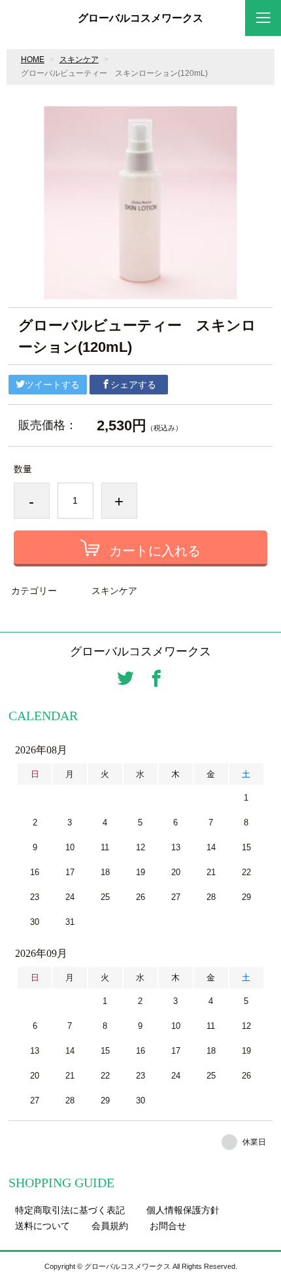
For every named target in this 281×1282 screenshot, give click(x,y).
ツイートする (52, 384)
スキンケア (79, 59)
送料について (42, 1225)
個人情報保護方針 (183, 1210)
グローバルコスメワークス (140, 18)
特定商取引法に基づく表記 (70, 1210)
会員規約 (109, 1225)
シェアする (133, 384)
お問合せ (168, 1225)
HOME (32, 59)
